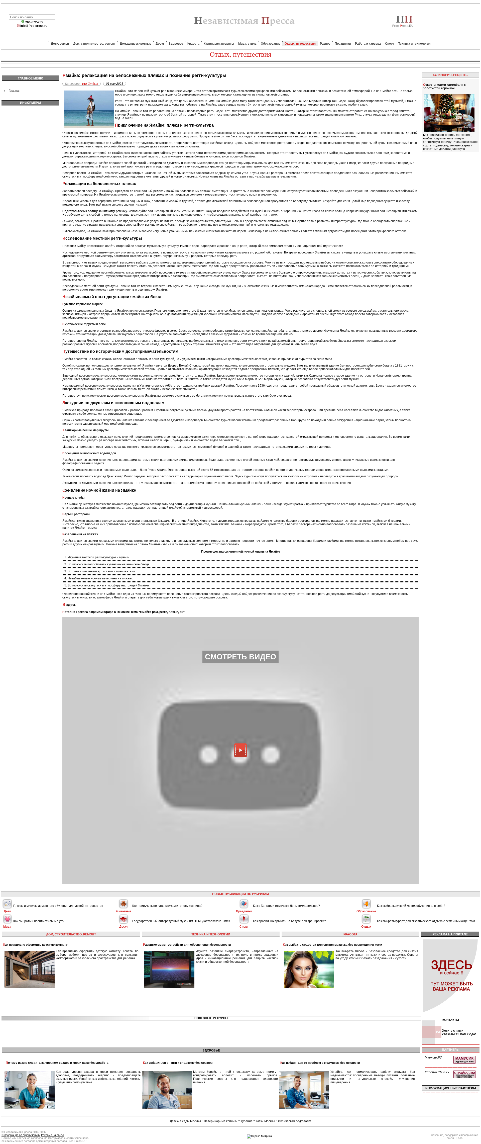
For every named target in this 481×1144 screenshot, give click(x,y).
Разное (325, 43)
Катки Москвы (265, 1121)
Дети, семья (60, 43)
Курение (247, 1121)
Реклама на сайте (52, 1134)
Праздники (343, 43)
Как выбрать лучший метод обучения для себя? (411, 906)
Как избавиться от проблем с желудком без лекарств (320, 1063)
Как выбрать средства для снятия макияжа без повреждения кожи (332, 944)
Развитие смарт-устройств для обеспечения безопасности (187, 944)
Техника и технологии (414, 43)
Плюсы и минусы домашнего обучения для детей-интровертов (58, 906)
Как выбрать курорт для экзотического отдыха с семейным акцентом (426, 921)
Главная (15, 91)
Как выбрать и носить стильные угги (38, 921)
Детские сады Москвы (185, 1121)
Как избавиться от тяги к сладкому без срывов (177, 1063)
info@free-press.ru (33, 26)
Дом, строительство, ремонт (94, 43)
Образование (270, 43)
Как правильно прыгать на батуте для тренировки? (289, 921)
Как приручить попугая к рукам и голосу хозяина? (167, 906)
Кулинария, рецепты (219, 43)
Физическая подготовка (294, 1121)
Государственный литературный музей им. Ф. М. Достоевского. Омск (181, 921)
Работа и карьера (368, 43)
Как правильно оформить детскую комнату (35, 944)
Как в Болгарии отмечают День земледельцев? (286, 906)
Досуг (160, 43)
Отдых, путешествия (300, 43)
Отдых (93, 83)
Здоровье (176, 43)
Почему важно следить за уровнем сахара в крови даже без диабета (57, 1063)
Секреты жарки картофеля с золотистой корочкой (444, 86)
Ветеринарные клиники (220, 1121)
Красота (193, 43)
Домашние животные (135, 43)
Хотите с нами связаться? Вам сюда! (459, 1032)
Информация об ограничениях (21, 1134)
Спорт (389, 43)
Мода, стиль (247, 43)
